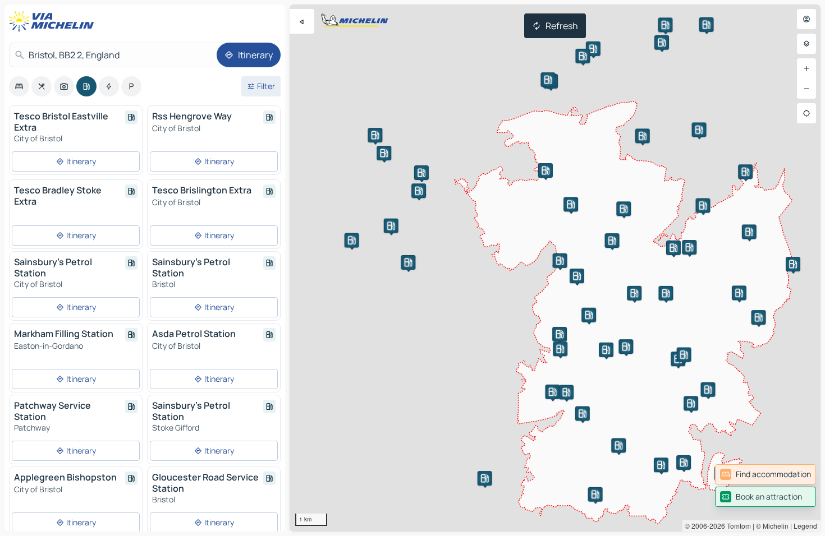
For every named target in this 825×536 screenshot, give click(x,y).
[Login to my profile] (806, 19)
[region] (555, 268)
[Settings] (806, 44)
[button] (673, 248)
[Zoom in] (806, 68)
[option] (19, 86)
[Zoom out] (806, 88)
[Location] (806, 113)
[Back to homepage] (54, 21)
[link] (765, 474)
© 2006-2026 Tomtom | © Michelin (737, 525)
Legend (805, 525)
